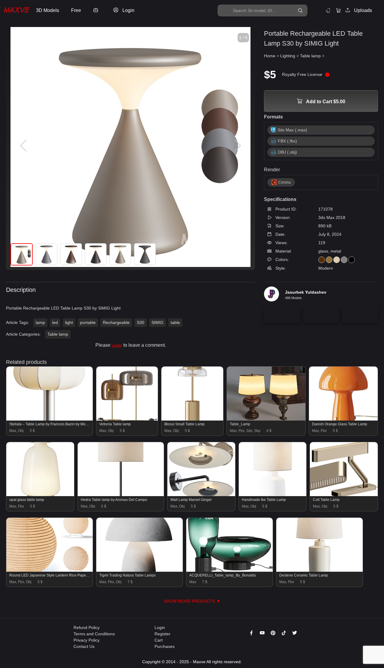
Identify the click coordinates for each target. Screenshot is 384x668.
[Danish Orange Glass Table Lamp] (343, 419)
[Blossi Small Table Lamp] (192, 419)
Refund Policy (87, 627)
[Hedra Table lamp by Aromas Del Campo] (121, 494)
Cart (158, 640)
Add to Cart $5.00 (325, 101)
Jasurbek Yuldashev (305, 292)
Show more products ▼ (192, 601)
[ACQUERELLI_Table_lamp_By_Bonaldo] (229, 570)
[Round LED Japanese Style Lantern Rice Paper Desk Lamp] (49, 570)
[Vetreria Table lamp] (127, 419)
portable (88, 322)
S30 (140, 322)
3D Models (47, 10)
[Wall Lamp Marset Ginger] (201, 494)
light (69, 322)
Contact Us (84, 646)
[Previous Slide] (24, 146)
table (175, 322)
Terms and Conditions (94, 633)
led (55, 322)
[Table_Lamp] (266, 419)
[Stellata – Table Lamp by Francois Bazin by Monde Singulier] (49, 419)
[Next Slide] (237, 146)
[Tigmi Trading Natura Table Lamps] (139, 570)
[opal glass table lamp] (40, 494)
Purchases (164, 646)
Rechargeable (116, 322)
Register (162, 633)
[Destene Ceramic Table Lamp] (319, 570)
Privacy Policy (87, 640)
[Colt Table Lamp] (344, 494)
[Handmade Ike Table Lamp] (273, 494)
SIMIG (158, 322)
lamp (40, 322)
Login (117, 345)
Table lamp (57, 334)
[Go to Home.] (16, 10)
